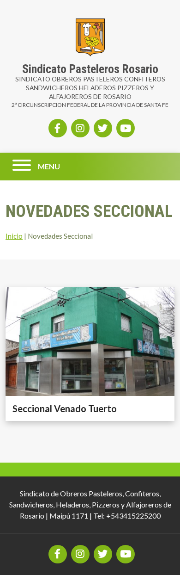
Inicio (14, 236)
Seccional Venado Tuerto (64, 408)
